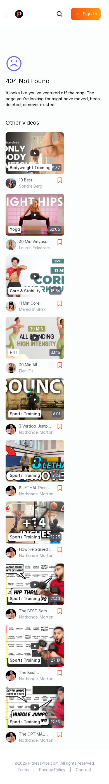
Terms (23, 769)
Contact (83, 769)
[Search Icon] (59, 14)
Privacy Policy (52, 769)
